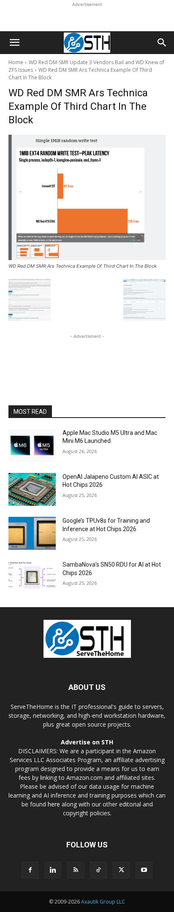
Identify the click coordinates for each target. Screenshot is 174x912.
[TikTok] (98, 870)
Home (15, 62)
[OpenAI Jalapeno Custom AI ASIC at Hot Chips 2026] (32, 489)
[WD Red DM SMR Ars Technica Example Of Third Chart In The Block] (87, 197)
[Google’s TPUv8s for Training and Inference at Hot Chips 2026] (32, 533)
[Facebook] (30, 870)
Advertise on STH (87, 742)
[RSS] (75, 870)
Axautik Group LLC (103, 901)
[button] (14, 42)
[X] (121, 870)
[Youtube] (144, 870)
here (54, 804)
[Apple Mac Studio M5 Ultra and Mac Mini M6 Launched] (32, 445)
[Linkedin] (52, 870)
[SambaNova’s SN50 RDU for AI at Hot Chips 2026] (32, 577)
